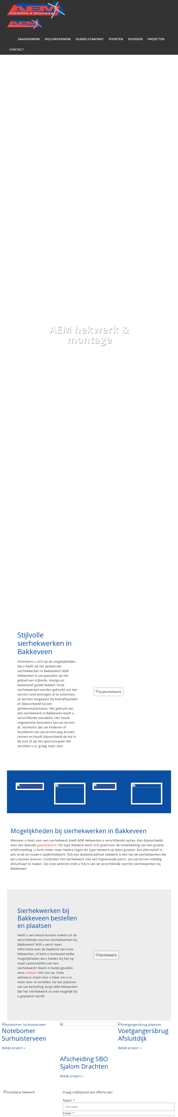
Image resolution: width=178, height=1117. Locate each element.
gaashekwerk (47, 845)
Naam (67, 1100)
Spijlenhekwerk (58, 39)
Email (67, 1113)
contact (31, 972)
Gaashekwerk (29, 39)
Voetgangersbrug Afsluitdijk (143, 1034)
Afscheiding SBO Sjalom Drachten (84, 1063)
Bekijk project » (13, 1048)
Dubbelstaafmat (90, 39)
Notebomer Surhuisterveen (24, 1034)
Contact (16, 49)
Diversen (135, 39)
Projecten (156, 39)
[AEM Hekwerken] (24, 25)
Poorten (116, 39)
